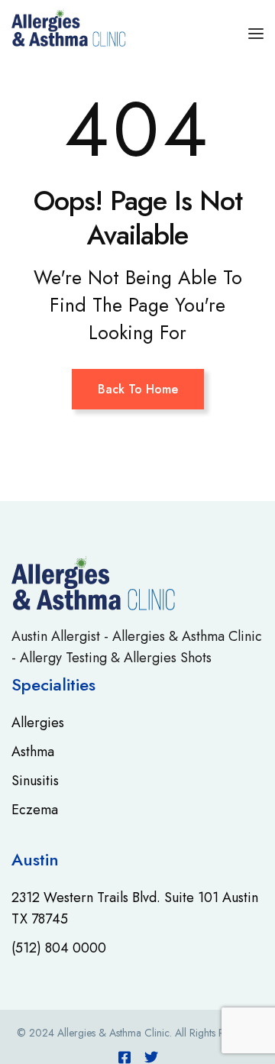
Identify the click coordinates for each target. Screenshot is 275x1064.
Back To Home (138, 389)
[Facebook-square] (124, 1057)
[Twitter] (151, 1057)
